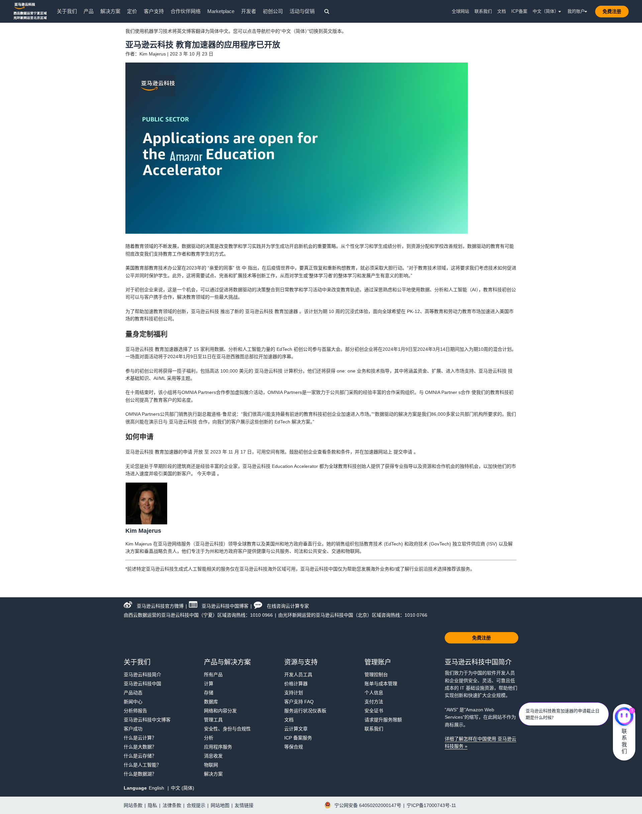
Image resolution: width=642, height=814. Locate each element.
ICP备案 (519, 11)
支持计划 (293, 692)
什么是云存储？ (140, 755)
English (157, 788)
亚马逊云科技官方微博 (160, 606)
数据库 (211, 701)
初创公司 (273, 11)
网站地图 (220, 805)
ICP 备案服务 (298, 737)
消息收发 (213, 755)
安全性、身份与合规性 (227, 728)
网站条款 (133, 805)
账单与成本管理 (380, 683)
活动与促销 (302, 11)
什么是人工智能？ (142, 765)
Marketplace (220, 11)
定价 (132, 11)
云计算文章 (296, 728)
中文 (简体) (182, 788)
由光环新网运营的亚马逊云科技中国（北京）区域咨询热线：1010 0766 (352, 615)
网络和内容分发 (220, 710)
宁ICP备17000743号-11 (431, 805)
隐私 (152, 805)
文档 (501, 11)
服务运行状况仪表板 (305, 710)
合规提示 (196, 805)
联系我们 (483, 11)
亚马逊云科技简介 (142, 674)
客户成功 (133, 728)
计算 (208, 683)
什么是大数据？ (140, 746)
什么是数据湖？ (140, 774)
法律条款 (172, 805)
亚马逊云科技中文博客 (147, 719)
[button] (612, 11)
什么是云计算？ (140, 737)
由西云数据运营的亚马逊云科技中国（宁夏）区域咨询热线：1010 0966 (198, 615)
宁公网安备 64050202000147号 (367, 805)
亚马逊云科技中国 (142, 683)
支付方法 (373, 701)
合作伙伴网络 (186, 11)
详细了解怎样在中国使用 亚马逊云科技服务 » (480, 742)
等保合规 (293, 746)
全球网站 (460, 11)
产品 (89, 11)
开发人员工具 (298, 674)
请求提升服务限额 (383, 719)
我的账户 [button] (576, 11)
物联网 (211, 765)
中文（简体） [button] (546, 11)
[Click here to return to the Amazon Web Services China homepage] (30, 11)
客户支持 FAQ (299, 701)
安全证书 (373, 710)
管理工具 (213, 719)
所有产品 (213, 674)
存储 (208, 692)
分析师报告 (135, 710)
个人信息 (373, 692)
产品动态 (133, 692)
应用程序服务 (218, 746)
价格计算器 (296, 683)
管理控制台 (376, 674)
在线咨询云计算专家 (288, 606)
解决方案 (110, 11)
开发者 (248, 11)
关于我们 (67, 11)
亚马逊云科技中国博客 (225, 606)
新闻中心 (133, 701)
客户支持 (154, 11)
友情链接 (244, 805)
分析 (208, 737)
